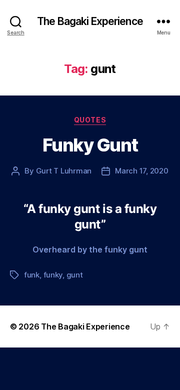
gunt (74, 275)
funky (53, 275)
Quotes (90, 120)
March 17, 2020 (141, 171)
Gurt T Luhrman (64, 171)
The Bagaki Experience (90, 21)
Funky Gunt (90, 145)
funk (32, 275)
